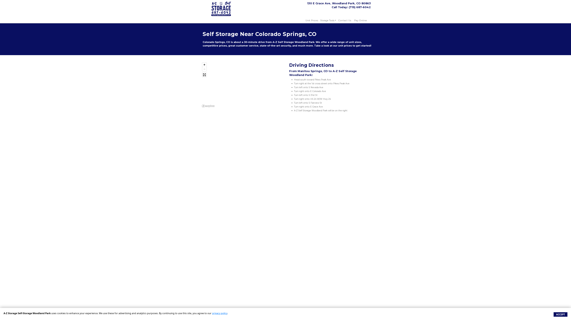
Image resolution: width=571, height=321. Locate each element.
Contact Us (344, 20)
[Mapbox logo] (208, 106)
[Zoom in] (204, 65)
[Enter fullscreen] (204, 75)
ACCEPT (560, 314)
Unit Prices (311, 20)
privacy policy (219, 313)
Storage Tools (327, 20)
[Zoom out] (204, 69)
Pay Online (360, 20)
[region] (241, 85)
